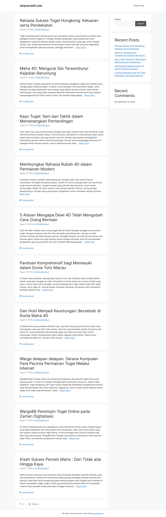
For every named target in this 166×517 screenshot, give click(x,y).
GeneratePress (97, 513)
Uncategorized (28, 53)
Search (118, 19)
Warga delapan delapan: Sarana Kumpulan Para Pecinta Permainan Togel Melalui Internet (59, 363)
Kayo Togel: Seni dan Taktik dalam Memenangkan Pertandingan (51, 118)
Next (35, 504)
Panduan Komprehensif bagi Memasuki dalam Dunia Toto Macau (56, 265)
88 (29, 504)
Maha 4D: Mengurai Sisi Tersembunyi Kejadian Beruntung (54, 70)
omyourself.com (31, 5)
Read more (81, 47)
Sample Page (138, 6)
